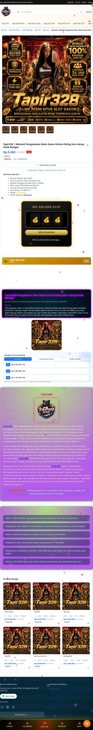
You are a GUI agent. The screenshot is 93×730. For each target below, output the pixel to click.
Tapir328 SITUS (64, 23)
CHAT (79, 726)
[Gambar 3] (23, 130)
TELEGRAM (27, 726)
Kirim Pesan (10, 696)
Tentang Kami (54, 689)
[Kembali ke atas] (87, 717)
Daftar (84, 2)
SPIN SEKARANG (46, 232)
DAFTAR (44, 727)
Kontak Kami (54, 693)
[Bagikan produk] (87, 145)
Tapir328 (70, 2)
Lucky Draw (18, 359)
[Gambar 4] (32, 130)
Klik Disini (28, 195)
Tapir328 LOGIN (34, 23)
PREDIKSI (62, 726)
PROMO (10, 726)
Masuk (90, 2)
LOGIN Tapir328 (27, 30)
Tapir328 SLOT (79, 23)
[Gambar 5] (41, 130)
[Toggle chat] (87, 723)
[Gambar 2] (15, 130)
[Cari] (18, 12)
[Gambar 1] (6, 130)
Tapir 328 (46, 30)
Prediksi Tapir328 (75, 359)
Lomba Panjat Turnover (46, 359)
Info (86, 261)
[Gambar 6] (50, 130)
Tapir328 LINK (49, 23)
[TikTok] (13, 707)
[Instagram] (8, 707)
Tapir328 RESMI (18, 23)
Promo (77, 2)
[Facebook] (2, 707)
